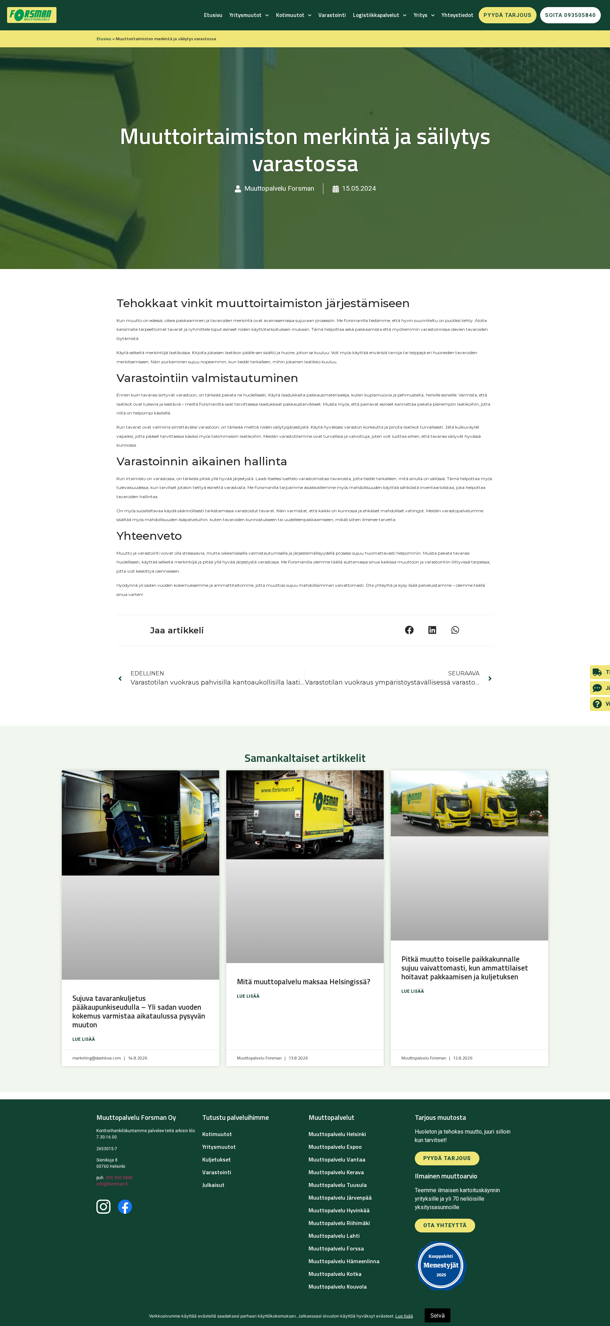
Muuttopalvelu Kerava (336, 1172)
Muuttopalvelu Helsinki (337, 1134)
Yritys (420, 15)
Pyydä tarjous (508, 15)
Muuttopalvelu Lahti (334, 1235)
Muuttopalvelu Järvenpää (340, 1197)
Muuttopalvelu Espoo (335, 1146)
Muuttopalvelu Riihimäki (339, 1223)
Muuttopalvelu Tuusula (338, 1185)
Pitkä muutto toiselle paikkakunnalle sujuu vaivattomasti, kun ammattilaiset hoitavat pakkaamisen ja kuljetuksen (464, 967)
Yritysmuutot (245, 15)
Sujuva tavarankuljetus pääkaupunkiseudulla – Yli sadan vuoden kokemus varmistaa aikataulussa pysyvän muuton (138, 1011)
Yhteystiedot (457, 15)
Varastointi (332, 15)
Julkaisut (213, 1185)
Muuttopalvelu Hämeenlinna (344, 1261)
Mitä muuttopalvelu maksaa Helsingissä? (304, 981)
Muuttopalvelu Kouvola (338, 1286)
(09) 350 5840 (119, 1177)
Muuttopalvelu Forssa (336, 1248)
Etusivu (213, 15)
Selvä (437, 1315)
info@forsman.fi (112, 1184)
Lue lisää (83, 1039)
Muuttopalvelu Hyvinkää (339, 1210)
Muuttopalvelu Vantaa (337, 1159)
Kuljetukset (216, 1159)
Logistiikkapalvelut (376, 15)
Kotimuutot (290, 15)
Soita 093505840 (570, 15)
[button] (409, 630)
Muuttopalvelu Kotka (335, 1274)
